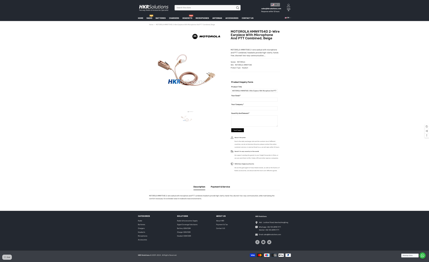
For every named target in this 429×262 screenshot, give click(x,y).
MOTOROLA (241, 62)
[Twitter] (269, 242)
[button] (275, 4)
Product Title (236, 87)
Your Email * (236, 96)
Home (151, 25)
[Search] (207, 7)
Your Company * (237, 104)
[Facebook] (257, 242)
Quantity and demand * (240, 113)
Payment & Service (220, 187)
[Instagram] (263, 242)
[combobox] (205, 7)
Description (199, 187)
